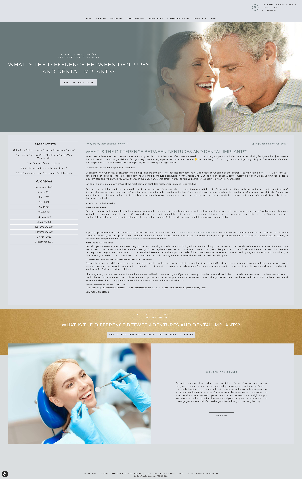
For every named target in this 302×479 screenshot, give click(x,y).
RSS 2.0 (154, 288)
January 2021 (44, 222)
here (263, 173)
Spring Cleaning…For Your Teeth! (269, 143)
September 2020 (44, 242)
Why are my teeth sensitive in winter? (107, 143)
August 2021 (44, 192)
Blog (213, 18)
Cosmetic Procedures (178, 18)
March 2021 (44, 212)
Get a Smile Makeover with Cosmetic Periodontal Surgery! (44, 150)
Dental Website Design (144, 476)
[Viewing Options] (5, 474)
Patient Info (116, 18)
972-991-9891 (269, 10)
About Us (101, 18)
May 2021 (44, 202)
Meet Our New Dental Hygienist (44, 163)
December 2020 (44, 227)
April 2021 (44, 207)
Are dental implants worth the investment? (44, 168)
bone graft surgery (129, 238)
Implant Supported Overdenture (199, 232)
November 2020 (44, 232)
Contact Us (200, 18)
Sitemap (207, 473)
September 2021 (44, 187)
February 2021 (44, 217)
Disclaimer (196, 473)
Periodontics (156, 18)
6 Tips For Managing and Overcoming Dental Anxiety (44, 173)
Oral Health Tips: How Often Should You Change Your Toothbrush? (44, 157)
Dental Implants (136, 18)
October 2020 (44, 237)
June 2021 (44, 197)
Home (88, 18)
